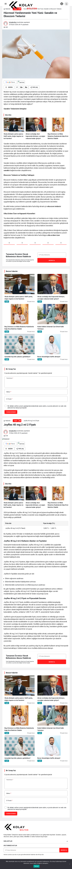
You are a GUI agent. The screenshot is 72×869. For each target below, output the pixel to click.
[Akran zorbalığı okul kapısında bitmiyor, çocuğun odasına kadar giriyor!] (36, 129)
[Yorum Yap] (17, 87)
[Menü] (5, 4)
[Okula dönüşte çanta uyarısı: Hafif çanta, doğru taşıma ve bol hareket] (14, 129)
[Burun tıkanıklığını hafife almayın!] (52, 347)
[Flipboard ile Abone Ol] (21, 82)
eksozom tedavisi (54, 206)
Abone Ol (52, 260)
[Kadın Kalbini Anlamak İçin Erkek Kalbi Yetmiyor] (52, 318)
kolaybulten (13, 22)
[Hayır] (70, 864)
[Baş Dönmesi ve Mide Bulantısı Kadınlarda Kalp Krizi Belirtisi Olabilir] (58, 129)
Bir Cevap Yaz (11, 369)
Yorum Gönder (11, 412)
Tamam (36, 866)
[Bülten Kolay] (24, 5)
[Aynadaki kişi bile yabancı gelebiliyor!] (19, 347)
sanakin (7, 170)
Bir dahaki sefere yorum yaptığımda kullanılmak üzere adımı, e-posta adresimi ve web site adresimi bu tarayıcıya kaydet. (37, 407)
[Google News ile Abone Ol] (10, 82)
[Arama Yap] (66, 4)
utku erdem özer (53, 235)
